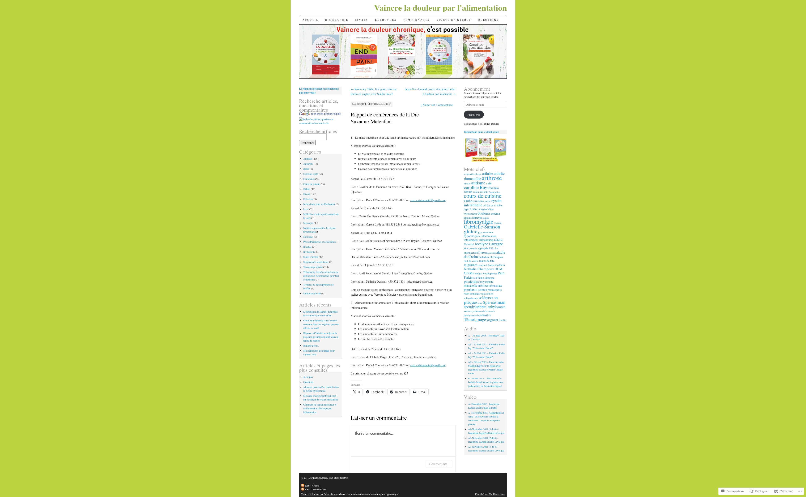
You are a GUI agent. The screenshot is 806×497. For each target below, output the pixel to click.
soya (480, 302)
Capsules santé (310, 173)
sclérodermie (471, 298)
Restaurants (309, 251)
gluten (471, 231)
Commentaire (438, 464)
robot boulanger (472, 293)
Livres (361, 19)
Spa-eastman (494, 302)
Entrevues (385, 19)
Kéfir (491, 248)
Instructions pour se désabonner (319, 204)
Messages (308, 222)
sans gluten (487, 293)
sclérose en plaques (481, 300)
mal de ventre (471, 261)
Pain (501, 272)
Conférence (309, 178)
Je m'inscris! (474, 114)
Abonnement (477, 88)
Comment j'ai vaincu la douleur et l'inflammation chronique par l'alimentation (319, 408)
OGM (498, 269)
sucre (467, 311)
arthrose (492, 177)
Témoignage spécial (313, 267)
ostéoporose (490, 273)
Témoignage (475, 319)
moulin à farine (486, 265)
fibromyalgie (478, 221)
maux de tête (486, 261)
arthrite (487, 173)
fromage (497, 222)
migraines (470, 264)
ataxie (467, 183)
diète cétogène (480, 209)
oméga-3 (479, 273)
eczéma (495, 213)
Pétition (482, 290)
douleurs (484, 213)
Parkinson (470, 277)
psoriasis (470, 289)
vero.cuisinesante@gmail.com (428, 200)
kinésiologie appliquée (476, 248)
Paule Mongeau (486, 277)
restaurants (495, 289)
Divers (306, 194)
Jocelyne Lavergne (489, 243)
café (489, 183)
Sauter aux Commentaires (436, 105)
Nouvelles (308, 236)
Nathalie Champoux (479, 268)
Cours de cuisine (311, 183)
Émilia (502, 320)
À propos (308, 376)
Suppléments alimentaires (315, 262)
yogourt (492, 319)
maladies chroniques (491, 257)
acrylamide (469, 173)
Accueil (310, 19)
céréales (488, 205)
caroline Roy (475, 187)
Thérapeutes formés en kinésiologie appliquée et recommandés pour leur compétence (321, 275)
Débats (306, 188)
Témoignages (416, 19)
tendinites (484, 315)
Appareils (308, 163)
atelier (306, 168)
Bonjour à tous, (311, 345)
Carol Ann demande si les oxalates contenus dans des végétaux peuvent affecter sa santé (321, 324)
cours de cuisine (482, 196)
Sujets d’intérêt (454, 19)
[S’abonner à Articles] (302, 485)
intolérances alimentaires (478, 240)
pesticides (471, 281)
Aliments (307, 158)
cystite (487, 201)
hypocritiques (472, 236)
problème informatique (490, 285)
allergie (478, 173)
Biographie (336, 19)
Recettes (307, 246)
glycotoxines (485, 232)
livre (481, 252)
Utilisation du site (312, 293)
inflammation (488, 236)
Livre (306, 209)
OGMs (469, 273)
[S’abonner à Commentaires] (302, 489)
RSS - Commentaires (315, 489)
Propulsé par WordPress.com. (490, 494)
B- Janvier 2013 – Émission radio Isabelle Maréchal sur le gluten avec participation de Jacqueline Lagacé (485, 382)
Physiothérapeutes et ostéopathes (319, 241)
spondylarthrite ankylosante (484, 306)
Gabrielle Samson (482, 226)
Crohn (468, 200)
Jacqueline (364, 104)
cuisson (478, 201)
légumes (489, 252)
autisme (478, 183)
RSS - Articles (312, 485)
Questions (488, 19)
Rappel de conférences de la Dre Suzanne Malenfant (385, 118)
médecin (500, 265)
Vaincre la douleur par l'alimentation (440, 7)
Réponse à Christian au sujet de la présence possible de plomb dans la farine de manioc (320, 336)
